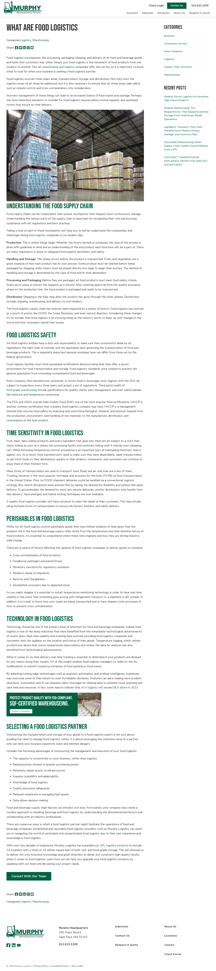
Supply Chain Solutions (178, 67)
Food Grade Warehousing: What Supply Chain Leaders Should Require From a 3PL (186, 145)
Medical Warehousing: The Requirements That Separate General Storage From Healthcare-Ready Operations (186, 113)
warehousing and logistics (58, 67)
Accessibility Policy (59, 966)
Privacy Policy (41, 966)
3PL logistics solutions (114, 845)
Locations (170, 935)
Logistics (25, 40)
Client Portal (172, 954)
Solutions (132, 13)
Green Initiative (173, 51)
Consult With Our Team (29, 876)
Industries (148, 13)
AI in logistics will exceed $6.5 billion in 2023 (109, 687)
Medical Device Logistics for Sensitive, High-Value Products (186, 98)
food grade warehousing (21, 390)
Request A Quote (199, 13)
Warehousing (40, 40)
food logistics (37, 235)
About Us (179, 13)
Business (169, 36)
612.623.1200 (200, 5)
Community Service (175, 43)
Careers (169, 945)
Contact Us (176, 5)
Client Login (156, 5)
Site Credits (77, 966)
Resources (163, 13)
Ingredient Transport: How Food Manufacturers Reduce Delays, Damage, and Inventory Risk (183, 130)
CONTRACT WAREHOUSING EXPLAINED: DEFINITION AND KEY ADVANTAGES (185, 161)
